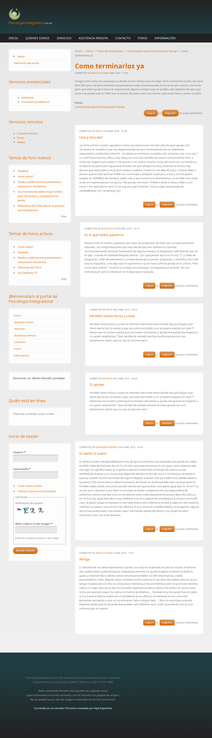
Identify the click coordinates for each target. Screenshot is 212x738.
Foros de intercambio (110, 51)
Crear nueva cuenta (30, 486)
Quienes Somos (37, 38)
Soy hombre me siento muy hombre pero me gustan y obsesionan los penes (40, 196)
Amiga (84, 559)
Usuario (19, 452)
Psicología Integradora (27, 22)
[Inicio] (73, 14)
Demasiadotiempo (107, 447)
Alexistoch (107, 228)
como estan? (26, 176)
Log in (151, 113)
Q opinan (97, 384)
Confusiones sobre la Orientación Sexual (152, 51)
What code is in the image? (34, 524)
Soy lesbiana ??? (27, 273)
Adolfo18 (97, 72)
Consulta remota (27, 133)
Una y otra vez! (90, 137)
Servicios (64, 38)
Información (165, 38)
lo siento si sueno (93, 453)
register (170, 113)
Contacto (123, 38)
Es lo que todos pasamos (104, 234)
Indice (21, 56)
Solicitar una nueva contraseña (37, 491)
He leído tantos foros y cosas (112, 315)
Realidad (23, 171)
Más (63, 216)
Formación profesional (35, 102)
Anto (99, 131)
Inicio (13, 38)
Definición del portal (26, 63)
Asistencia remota (93, 38)
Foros (142, 38)
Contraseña (21, 469)
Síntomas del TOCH (29, 267)
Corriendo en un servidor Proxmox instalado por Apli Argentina (73, 708)
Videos (21, 142)
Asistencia (27, 97)
